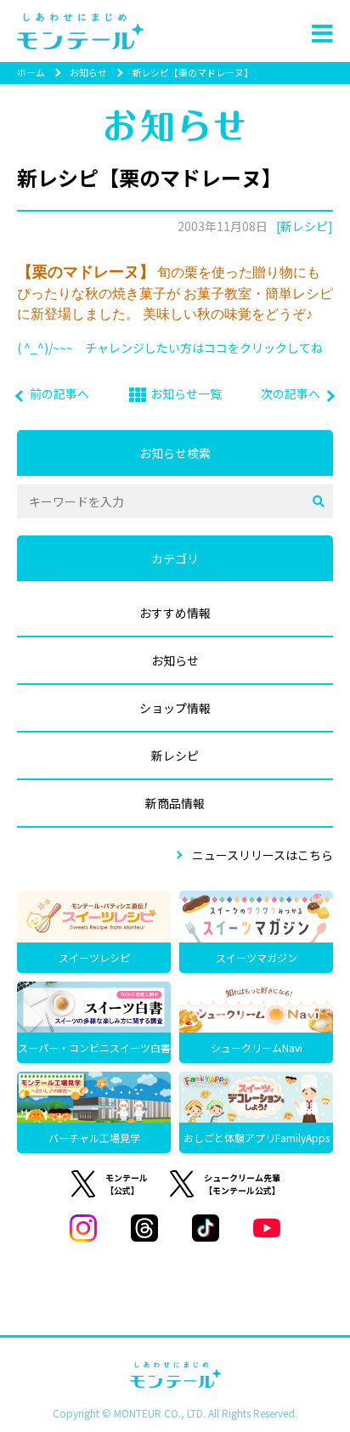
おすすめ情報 (175, 612)
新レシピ (175, 755)
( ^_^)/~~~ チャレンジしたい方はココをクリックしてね (170, 347)
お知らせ (88, 72)
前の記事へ (59, 393)
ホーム (31, 72)
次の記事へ (290, 393)
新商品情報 (175, 803)
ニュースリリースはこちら (262, 854)
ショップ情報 (175, 707)
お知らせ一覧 (186, 393)
